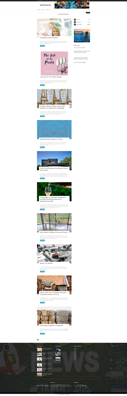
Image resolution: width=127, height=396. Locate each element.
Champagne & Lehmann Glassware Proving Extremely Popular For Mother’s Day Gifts (52, 199)
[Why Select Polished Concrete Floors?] (54, 222)
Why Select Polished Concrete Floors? (54, 232)
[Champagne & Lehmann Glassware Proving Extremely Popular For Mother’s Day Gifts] (54, 191)
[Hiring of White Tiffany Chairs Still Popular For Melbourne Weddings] (54, 98)
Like (89, 19)
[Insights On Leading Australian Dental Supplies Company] (39, 359)
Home (50, 0)
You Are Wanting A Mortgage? (80, 62)
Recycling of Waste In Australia (51, 325)
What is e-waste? (46, 263)
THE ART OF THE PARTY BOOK (50, 77)
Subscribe (88, 24)
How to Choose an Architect (79, 47)
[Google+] (84, 0)
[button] (89, 9)
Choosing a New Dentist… (49, 38)
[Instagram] (86, 0)
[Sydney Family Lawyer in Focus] (54, 129)
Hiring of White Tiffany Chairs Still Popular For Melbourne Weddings (48, 374)
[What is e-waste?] (54, 253)
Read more (42, 45)
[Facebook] (82, 0)
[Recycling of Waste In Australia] (54, 316)
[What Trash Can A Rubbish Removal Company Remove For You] (54, 284)
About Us (53, 0)
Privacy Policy (67, 394)
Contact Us (56, 0)
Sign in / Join (46, 0)
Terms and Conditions (61, 394)
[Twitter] (87, 0)
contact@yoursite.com (58, 389)
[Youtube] (89, 0)
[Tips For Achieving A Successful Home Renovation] (54, 160)
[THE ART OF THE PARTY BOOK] (54, 63)
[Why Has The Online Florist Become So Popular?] (39, 349)
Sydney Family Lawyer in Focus (51, 139)
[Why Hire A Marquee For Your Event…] (39, 354)
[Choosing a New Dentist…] (54, 28)
